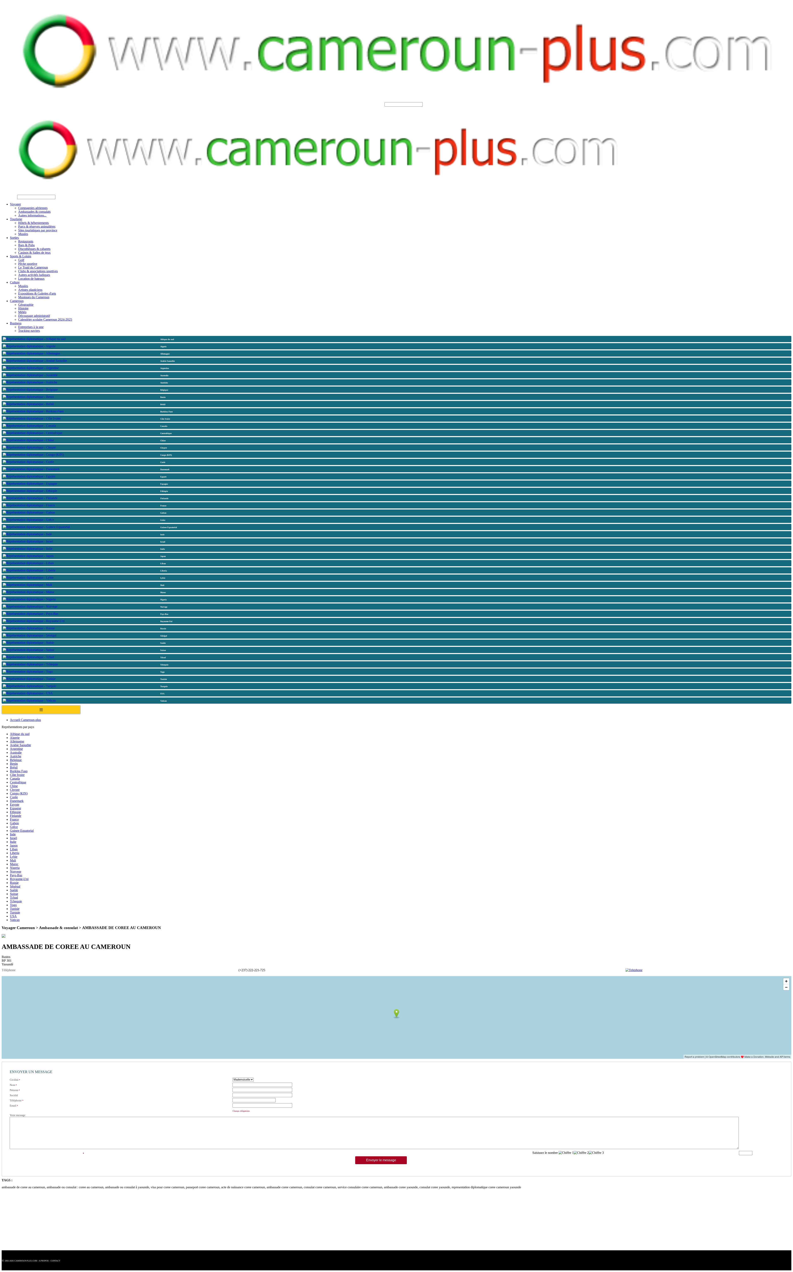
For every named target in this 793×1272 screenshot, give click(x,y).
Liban (14, 849)
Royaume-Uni (19, 879)
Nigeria (15, 868)
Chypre (15, 789)
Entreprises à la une (31, 327)
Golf (21, 260)
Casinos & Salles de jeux (34, 252)
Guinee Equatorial (22, 830)
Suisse (14, 894)
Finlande (15, 815)
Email (13, 1105)
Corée (14, 797)
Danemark (17, 801)
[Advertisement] (125, 1221)
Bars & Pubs (26, 245)
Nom (12, 1084)
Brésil (14, 767)
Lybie (13, 856)
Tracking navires (29, 330)
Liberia (14, 853)
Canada (15, 778)
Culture (15, 282)
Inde (13, 834)
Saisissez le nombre (545, 1152)
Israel (13, 838)
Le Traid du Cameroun (33, 267)
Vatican (15, 920)
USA (13, 916)
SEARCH (377, 104)
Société (14, 1095)
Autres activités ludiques (34, 275)
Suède (14, 890)
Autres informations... (32, 215)
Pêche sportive (27, 263)
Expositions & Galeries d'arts (37, 293)
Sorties (14, 237)
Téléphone (16, 1100)
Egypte (14, 804)
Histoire (23, 308)
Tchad (14, 897)
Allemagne (17, 741)
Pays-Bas (16, 875)
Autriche (15, 756)
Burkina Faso (18, 771)
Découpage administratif (34, 316)
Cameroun (17, 301)
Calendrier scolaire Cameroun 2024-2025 (45, 319)
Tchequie (16, 901)
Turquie (15, 912)
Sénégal (15, 886)
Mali (13, 860)
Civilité (14, 1079)
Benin (14, 763)
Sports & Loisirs (20, 256)
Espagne (15, 808)
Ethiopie (15, 812)
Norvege (15, 871)
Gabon (14, 823)
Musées (23, 234)
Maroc (14, 864)
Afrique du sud (20, 734)
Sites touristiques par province (37, 230)
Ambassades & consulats (34, 211)
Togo (13, 905)
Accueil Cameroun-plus (25, 720)
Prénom (14, 1090)
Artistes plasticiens (30, 290)
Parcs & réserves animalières (36, 226)
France (14, 819)
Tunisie (14, 908)
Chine (14, 786)
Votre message (17, 1115)
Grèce (14, 827)
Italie (13, 842)
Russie (14, 882)
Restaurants (25, 241)
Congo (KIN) (19, 793)
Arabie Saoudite (20, 745)
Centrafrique (18, 782)
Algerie (15, 737)
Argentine (16, 749)
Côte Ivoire (17, 775)
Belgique (16, 760)
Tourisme (16, 219)
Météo (22, 312)
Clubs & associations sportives (38, 271)
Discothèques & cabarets (34, 249)
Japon (14, 845)
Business (15, 323)
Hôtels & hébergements (33, 223)
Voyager (15, 204)
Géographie (25, 304)
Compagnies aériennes (32, 208)
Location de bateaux (31, 278)
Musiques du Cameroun (33, 297)
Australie (16, 752)
